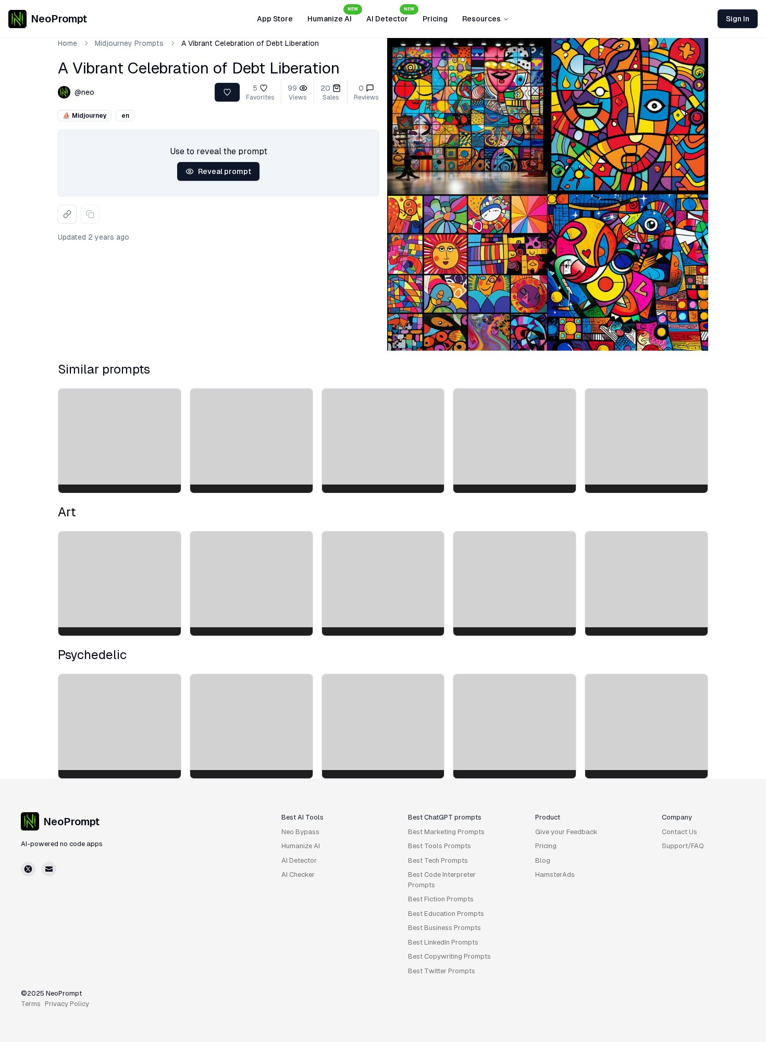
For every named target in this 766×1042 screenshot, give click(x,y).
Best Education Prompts (446, 913)
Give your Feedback (566, 832)
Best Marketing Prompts (446, 832)
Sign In (737, 19)
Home (67, 43)
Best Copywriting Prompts (449, 956)
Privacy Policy (67, 1004)
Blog (542, 860)
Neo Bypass (300, 832)
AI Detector (390, 15)
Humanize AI (332, 15)
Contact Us (679, 832)
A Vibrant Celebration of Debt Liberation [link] (250, 43)
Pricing (435, 19)
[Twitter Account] (28, 869)
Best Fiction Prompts (441, 899)
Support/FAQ (683, 846)
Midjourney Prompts (129, 43)
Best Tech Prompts (438, 860)
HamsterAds (555, 874)
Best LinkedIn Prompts (443, 942)
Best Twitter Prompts (441, 971)
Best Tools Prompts (439, 846)
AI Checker (298, 874)
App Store (275, 19)
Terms (31, 1004)
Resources (481, 19)
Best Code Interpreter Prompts (442, 880)
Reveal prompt (224, 171)
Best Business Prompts (444, 928)
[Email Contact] (49, 869)
